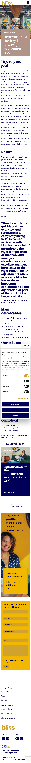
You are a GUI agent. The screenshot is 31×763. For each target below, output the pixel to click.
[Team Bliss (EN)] (7, 3)
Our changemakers (8, 713)
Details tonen (22, 398)
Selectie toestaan (15, 410)
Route (7, 588)
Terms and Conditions (19, 759)
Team (3, 696)
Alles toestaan (15, 404)
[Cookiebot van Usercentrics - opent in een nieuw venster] (22, 346)
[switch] (26, 381)
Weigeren (15, 415)
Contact (4, 700)
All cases (15, 506)
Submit (6, 666)
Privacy (15, 757)
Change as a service (8, 718)
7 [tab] (15, 500)
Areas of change (7, 709)
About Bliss (5, 691)
